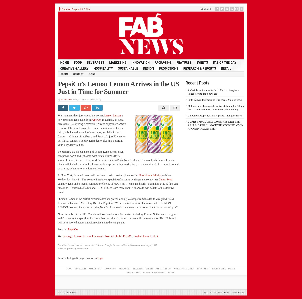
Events (202, 62)
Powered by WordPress (219, 292)
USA (155, 236)
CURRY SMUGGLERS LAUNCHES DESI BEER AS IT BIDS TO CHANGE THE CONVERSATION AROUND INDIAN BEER (215, 125)
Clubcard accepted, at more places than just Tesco (215, 115)
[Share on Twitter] (75, 108)
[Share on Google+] (86, 108)
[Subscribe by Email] (237, 9)
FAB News (71, 292)
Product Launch (142, 236)
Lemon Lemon (112, 115)
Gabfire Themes (237, 292)
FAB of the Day (224, 62)
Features (184, 62)
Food (78, 62)
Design (148, 68)
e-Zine (92, 74)
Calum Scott (165, 179)
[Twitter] (222, 9)
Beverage (68, 236)
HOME (64, 62)
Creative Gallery (74, 68)
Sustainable (128, 68)
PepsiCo (96, 119)
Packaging (163, 62)
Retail (226, 68)
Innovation (141, 62)
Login (100, 258)
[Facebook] (217, 9)
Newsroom (66, 99)
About (64, 74)
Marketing (118, 62)
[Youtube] (232, 9)
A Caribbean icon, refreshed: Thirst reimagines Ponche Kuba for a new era (213, 91)
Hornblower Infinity (150, 175)
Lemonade (98, 236)
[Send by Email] (174, 108)
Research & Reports (199, 68)
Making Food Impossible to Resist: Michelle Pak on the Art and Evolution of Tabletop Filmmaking (216, 107)
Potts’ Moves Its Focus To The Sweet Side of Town (215, 99)
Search (207, 9)
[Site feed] (241, 9)
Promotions (168, 68)
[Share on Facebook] (63, 108)
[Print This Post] (163, 108)
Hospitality (103, 68)
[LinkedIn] (227, 9)
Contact (78, 74)
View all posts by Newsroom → (75, 248)
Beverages (95, 62)
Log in (205, 292)
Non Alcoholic (113, 236)
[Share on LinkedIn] (97, 108)
